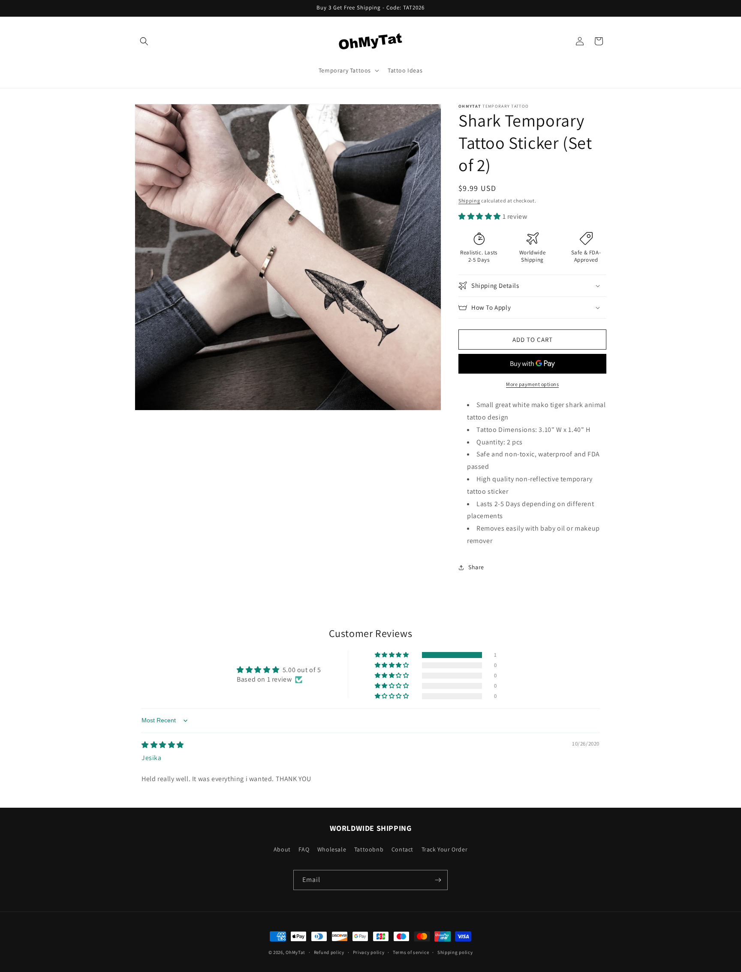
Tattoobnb (368, 849)
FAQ (303, 849)
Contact (402, 849)
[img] (163, 744)
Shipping (469, 200)
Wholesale (331, 849)
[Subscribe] (437, 880)
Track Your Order (445, 849)
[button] (144, 41)
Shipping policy (455, 952)
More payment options (532, 384)
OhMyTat (295, 952)
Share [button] (476, 567)
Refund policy (329, 952)
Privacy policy (369, 952)
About (282, 849)
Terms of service (411, 952)
